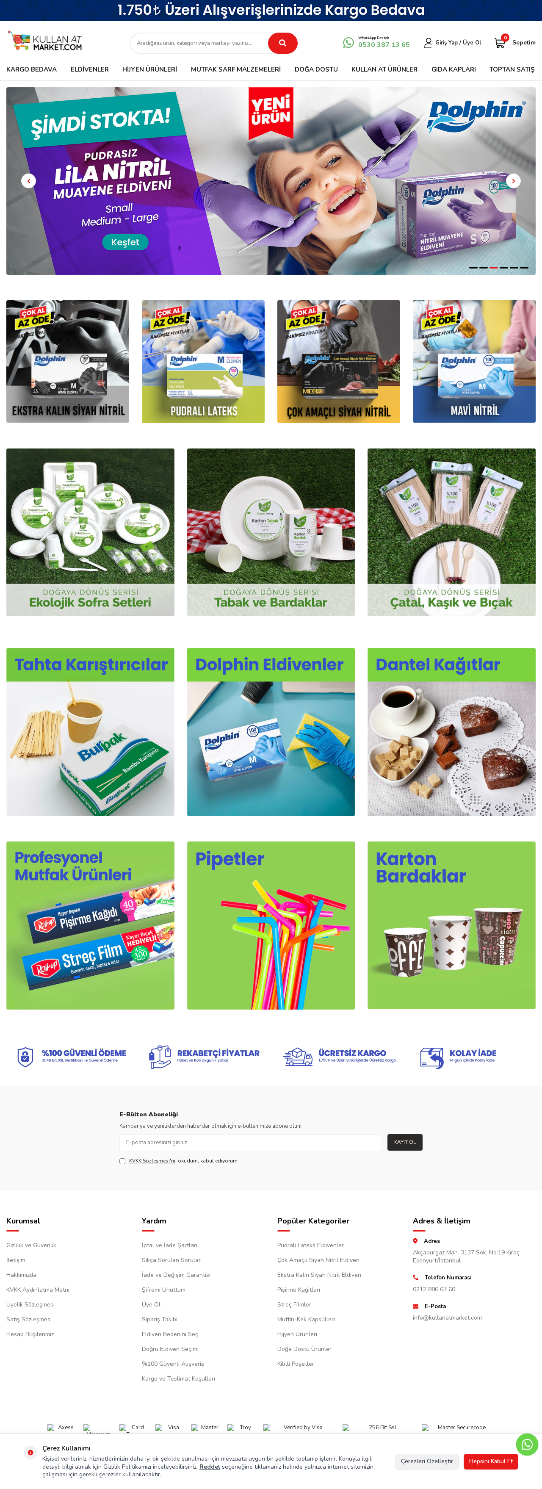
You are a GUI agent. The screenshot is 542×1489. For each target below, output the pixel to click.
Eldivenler (90, 69)
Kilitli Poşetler (295, 1364)
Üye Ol (151, 1305)
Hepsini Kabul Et (491, 1461)
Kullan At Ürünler (384, 69)
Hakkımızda (21, 1275)
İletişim (15, 1260)
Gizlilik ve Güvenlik (31, 1245)
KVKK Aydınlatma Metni (37, 1290)
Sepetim (520, 42)
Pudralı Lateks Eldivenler (310, 1245)
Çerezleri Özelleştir (427, 1461)
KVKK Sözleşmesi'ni (152, 1160)
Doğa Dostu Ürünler (304, 1349)
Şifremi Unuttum (163, 1290)
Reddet (209, 1467)
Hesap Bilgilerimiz (30, 1334)
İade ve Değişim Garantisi (176, 1275)
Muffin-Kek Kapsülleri (306, 1319)
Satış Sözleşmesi (29, 1319)
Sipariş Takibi (159, 1319)
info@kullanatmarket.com (447, 1318)
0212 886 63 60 (434, 1289)
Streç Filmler (294, 1305)
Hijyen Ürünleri (149, 69)
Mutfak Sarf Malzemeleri (236, 69)
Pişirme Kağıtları (298, 1290)
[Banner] (271, 10)
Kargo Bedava (31, 69)
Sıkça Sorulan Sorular (171, 1260)
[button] (473, 267)
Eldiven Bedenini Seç (170, 1334)
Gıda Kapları (453, 69)
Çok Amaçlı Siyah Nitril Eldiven (318, 1260)
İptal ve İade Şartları (169, 1245)
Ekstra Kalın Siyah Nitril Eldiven (319, 1275)
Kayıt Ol (405, 1142)
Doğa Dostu (316, 69)
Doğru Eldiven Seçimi (170, 1349)
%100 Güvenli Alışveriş (173, 1364)
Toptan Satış (511, 69)
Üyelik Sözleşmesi (30, 1305)
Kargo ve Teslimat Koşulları (178, 1379)
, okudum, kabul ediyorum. (184, 1160)
